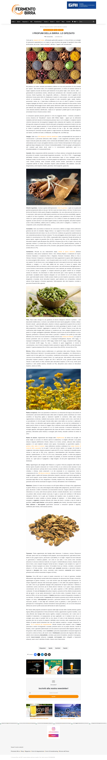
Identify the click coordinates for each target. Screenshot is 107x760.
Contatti (68, 21)
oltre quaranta (36, 448)
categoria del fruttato (38, 40)
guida (50, 648)
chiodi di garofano (62, 208)
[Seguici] (53, 729)
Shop (63, 21)
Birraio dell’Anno (64, 751)
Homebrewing (37, 21)
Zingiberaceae (60, 437)
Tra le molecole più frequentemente (41, 624)
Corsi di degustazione (37, 751)
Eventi (51, 21)
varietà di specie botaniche (66, 251)
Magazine (27, 751)
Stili (31, 21)
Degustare (25, 21)
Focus (55, 29)
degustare (43, 648)
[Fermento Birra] (24, 10)
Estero (18, 21)
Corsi (57, 21)
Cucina (45, 21)
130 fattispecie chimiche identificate (48, 136)
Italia (13, 21)
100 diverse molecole (44, 473)
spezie (65, 648)
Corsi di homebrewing (51, 751)
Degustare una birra (49, 26)
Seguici (53, 735)
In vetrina (61, 29)
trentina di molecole (67, 336)
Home (42, 26)
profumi (58, 648)
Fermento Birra (50, 36)
